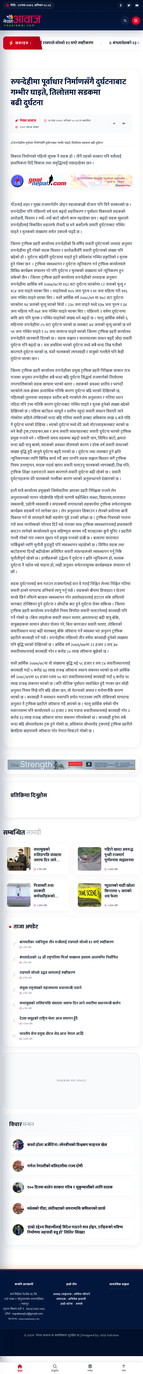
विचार (21, 1124)
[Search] (125, 21)
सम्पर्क (79, 1303)
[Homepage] (22, 20)
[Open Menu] (136, 21)
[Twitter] (129, 5)
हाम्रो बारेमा (67, 1303)
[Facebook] (121, 5)
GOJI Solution (109, 1335)
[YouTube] (137, 5)
